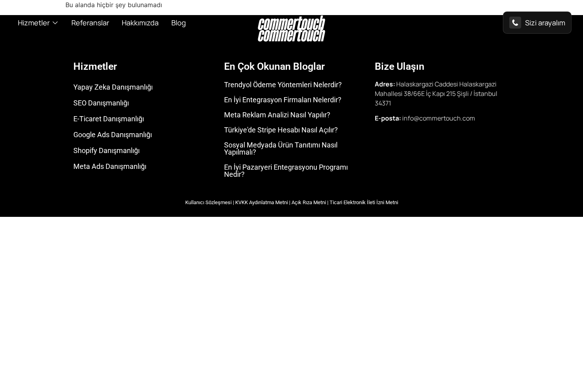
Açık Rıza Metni (309, 202)
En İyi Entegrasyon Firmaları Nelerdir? (282, 100)
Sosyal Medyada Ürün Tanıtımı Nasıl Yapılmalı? (281, 148)
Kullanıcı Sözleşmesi (208, 202)
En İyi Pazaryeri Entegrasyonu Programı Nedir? (286, 170)
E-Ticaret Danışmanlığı (108, 119)
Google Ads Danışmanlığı (112, 134)
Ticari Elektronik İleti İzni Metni (364, 202)
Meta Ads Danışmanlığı (109, 166)
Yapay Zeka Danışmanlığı (113, 87)
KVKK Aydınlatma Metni (261, 202)
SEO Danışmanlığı (101, 103)
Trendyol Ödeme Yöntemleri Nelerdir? (283, 84)
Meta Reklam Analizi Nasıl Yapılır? (277, 115)
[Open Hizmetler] (55, 22)
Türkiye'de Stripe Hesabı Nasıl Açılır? (281, 130)
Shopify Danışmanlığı (106, 150)
